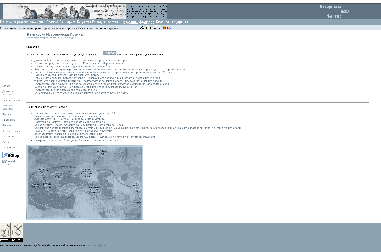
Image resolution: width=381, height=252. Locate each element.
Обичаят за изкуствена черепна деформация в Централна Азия (72, 66)
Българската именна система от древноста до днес (65, 89)
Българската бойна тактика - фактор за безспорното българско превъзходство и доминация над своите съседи (102, 83)
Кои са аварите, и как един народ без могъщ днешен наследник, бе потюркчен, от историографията (94, 136)
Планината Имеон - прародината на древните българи (66, 75)
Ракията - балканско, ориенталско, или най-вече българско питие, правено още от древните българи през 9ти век (103, 72)
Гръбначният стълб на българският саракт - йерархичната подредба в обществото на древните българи (97, 77)
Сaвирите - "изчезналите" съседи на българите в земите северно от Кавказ (79, 140)
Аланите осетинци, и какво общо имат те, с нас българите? (70, 118)
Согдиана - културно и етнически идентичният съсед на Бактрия (73, 130)
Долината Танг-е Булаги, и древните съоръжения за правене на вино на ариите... (83, 60)
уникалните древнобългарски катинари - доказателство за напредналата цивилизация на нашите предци (98, 80)
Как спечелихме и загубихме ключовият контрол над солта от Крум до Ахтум (81, 92)
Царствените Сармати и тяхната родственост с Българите (69, 121)
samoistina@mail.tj (97, 245)
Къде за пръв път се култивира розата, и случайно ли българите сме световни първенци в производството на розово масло (109, 69)
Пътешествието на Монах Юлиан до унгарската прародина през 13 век (77, 113)
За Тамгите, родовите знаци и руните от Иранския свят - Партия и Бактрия (79, 63)
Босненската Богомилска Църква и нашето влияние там (68, 116)
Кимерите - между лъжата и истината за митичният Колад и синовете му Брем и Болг (86, 86)
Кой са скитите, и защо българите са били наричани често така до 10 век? (79, 124)
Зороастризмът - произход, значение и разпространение (68, 133)
